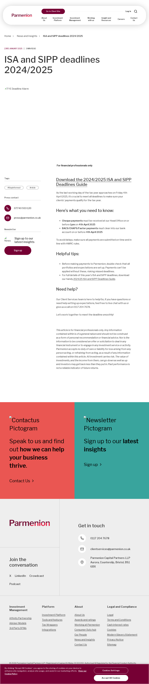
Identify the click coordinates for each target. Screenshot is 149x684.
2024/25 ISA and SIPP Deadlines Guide (94, 279)
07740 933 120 (22, 208)
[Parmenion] (22, 15)
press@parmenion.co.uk (27, 217)
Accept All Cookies (111, 678)
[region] (74, 674)
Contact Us (134, 19)
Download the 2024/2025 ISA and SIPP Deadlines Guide (93, 182)
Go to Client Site (53, 11)
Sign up (18, 250)
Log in (128, 11)
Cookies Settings (111, 670)
